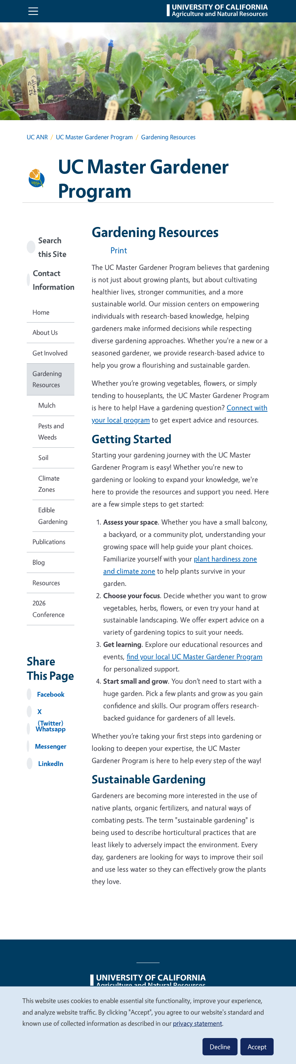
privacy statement (197, 1023)
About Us (45, 332)
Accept (257, 1046)
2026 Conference (48, 609)
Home (40, 312)
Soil (43, 457)
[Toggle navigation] (33, 11)
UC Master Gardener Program (94, 137)
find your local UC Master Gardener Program (194, 656)
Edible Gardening (53, 515)
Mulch (47, 405)
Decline (220, 1046)
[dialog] (148, 1025)
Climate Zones (49, 484)
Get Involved (50, 353)
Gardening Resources (47, 379)
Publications (48, 541)
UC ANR (37, 137)
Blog (38, 562)
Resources (46, 582)
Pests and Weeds (51, 431)
